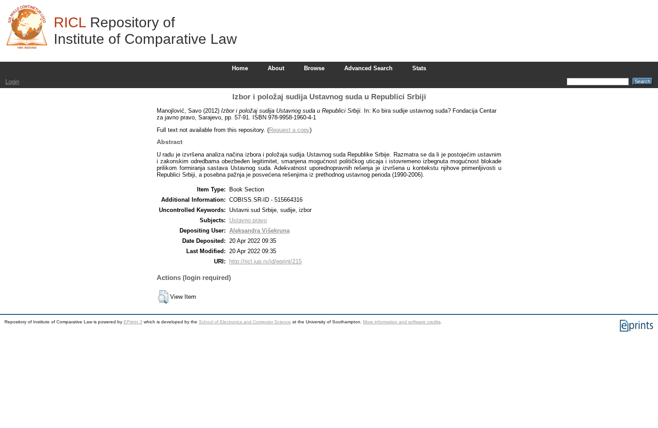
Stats (419, 68)
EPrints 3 (133, 321)
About (276, 68)
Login (12, 81)
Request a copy (289, 130)
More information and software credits (401, 321)
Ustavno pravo (248, 220)
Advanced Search (368, 68)
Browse (314, 68)
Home (240, 68)
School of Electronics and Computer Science (245, 321)
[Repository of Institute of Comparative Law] (27, 27)
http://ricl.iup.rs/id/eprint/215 (265, 261)
